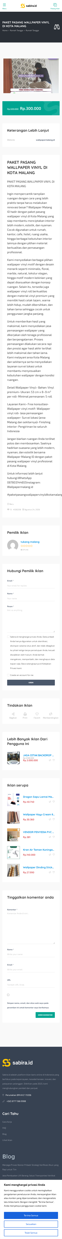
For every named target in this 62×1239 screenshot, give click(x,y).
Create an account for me (21, 675)
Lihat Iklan (7, 1140)
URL (9, 980)
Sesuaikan (31, 1224)
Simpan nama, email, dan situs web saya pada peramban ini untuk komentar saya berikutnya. (28, 1005)
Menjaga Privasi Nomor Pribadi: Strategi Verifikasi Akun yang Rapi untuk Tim (30, 1167)
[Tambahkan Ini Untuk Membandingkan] (50, 760)
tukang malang (30, 541)
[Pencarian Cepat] (57, 27)
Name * (10, 593)
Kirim (31, 682)
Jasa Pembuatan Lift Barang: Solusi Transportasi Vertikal (28, 1175)
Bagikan (13, 717)
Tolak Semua (31, 1232)
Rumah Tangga (16, 30)
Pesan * (10, 606)
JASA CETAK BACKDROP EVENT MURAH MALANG (39, 755)
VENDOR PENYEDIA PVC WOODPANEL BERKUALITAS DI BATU (39, 832)
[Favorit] (54, 760)
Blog (4, 1134)
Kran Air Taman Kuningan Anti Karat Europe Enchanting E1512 (39, 849)
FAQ (4, 1128)
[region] (31, 1209)
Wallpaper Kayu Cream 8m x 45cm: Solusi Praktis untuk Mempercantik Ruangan (39, 814)
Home (4, 30)
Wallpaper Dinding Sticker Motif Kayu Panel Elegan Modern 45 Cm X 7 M (39, 867)
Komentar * (12, 909)
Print (25, 717)
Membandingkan (51, 717)
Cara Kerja (7, 1122)
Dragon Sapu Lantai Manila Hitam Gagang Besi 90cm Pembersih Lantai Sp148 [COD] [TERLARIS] (39, 796)
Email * (10, 580)
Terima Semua (31, 1215)
